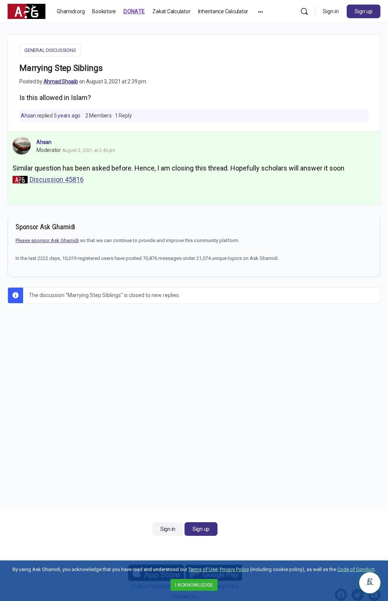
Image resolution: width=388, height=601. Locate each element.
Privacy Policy (234, 569)
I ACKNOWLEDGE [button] (194, 585)
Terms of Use (202, 569)
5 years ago (67, 116)
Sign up (363, 11)
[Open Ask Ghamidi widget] (369, 582)
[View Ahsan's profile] (22, 145)
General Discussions (50, 50)
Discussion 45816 (57, 179)
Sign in (331, 11)
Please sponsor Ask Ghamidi (47, 240)
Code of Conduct (356, 569)
